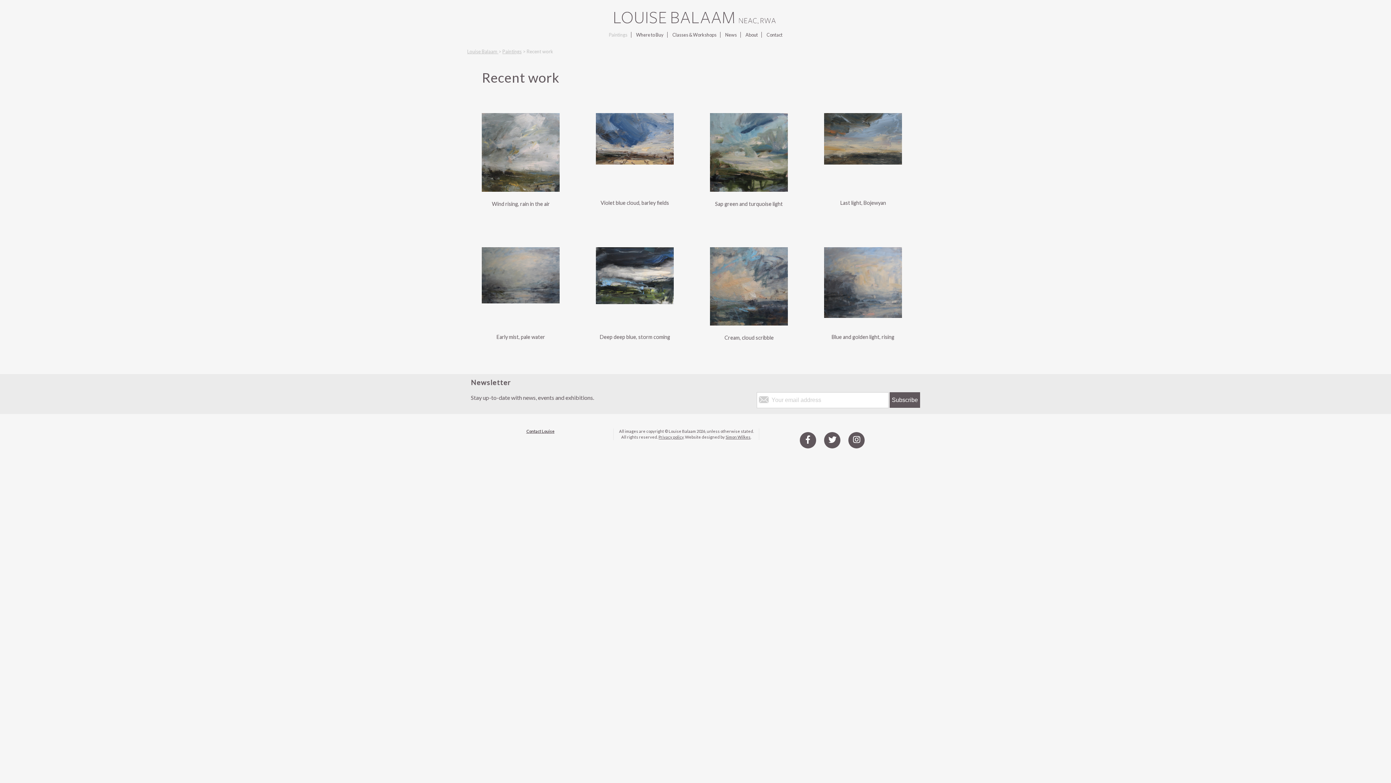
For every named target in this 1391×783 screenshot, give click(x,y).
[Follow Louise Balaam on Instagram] (856, 440)
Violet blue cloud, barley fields (635, 203)
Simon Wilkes (738, 437)
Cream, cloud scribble (749, 338)
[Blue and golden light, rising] (863, 315)
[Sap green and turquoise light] (749, 189)
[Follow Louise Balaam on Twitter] (832, 440)
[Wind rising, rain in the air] (521, 189)
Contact (774, 35)
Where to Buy (650, 35)
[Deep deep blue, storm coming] (635, 301)
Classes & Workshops (694, 35)
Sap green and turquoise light (749, 204)
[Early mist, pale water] (521, 301)
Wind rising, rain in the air (521, 204)
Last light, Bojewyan (863, 203)
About (751, 35)
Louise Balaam (482, 51)
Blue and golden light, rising (863, 337)
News (731, 35)
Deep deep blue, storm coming (635, 337)
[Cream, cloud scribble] (749, 323)
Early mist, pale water (521, 337)
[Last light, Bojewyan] (863, 162)
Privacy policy (671, 437)
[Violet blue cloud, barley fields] (635, 162)
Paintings (618, 35)
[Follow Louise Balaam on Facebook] (808, 440)
